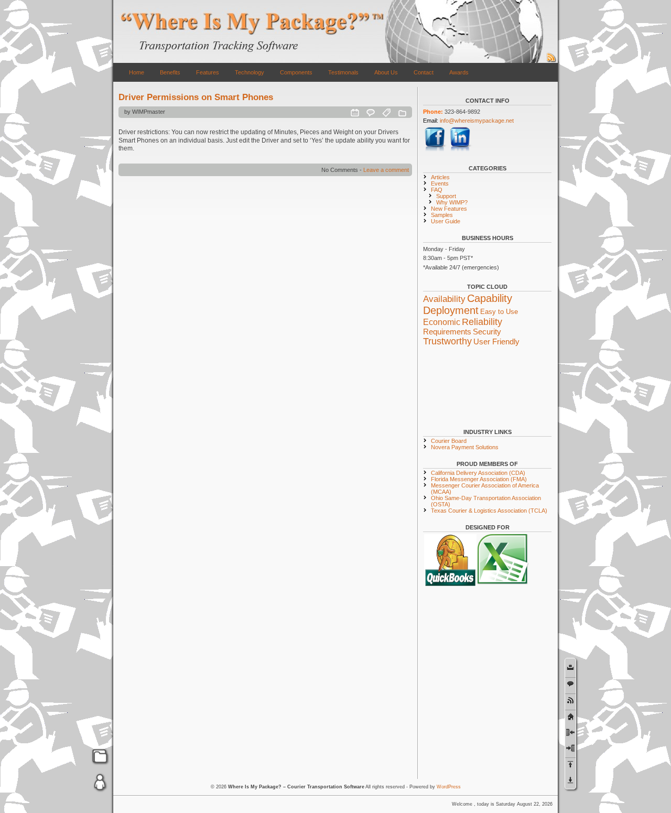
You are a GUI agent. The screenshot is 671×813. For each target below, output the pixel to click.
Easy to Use (499, 312)
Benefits (170, 72)
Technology (249, 72)
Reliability (482, 322)
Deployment (451, 310)
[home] (570, 716)
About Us (386, 72)
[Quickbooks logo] (450, 584)
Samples (442, 215)
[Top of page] (570, 764)
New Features (449, 208)
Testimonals (343, 72)
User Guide (445, 221)
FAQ (436, 190)
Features (207, 72)
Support (446, 196)
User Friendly (496, 342)
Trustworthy (447, 341)
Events (440, 183)
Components (296, 72)
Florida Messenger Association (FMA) (479, 479)
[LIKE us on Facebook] (435, 150)
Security (487, 332)
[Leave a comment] (570, 683)
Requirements (447, 332)
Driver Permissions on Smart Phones (195, 97)
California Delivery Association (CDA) (478, 473)
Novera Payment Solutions (465, 447)
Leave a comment (386, 170)
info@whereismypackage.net (477, 120)
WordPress (449, 786)
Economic (441, 322)
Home (136, 72)
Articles (440, 177)
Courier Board (449, 441)
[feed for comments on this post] (570, 700)
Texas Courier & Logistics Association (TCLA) (489, 510)
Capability (489, 298)
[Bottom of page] (570, 780)
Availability (444, 299)
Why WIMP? (452, 202)
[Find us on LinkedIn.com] (460, 150)
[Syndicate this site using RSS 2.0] (551, 61)
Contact (424, 72)
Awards (459, 72)
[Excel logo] (504, 584)
